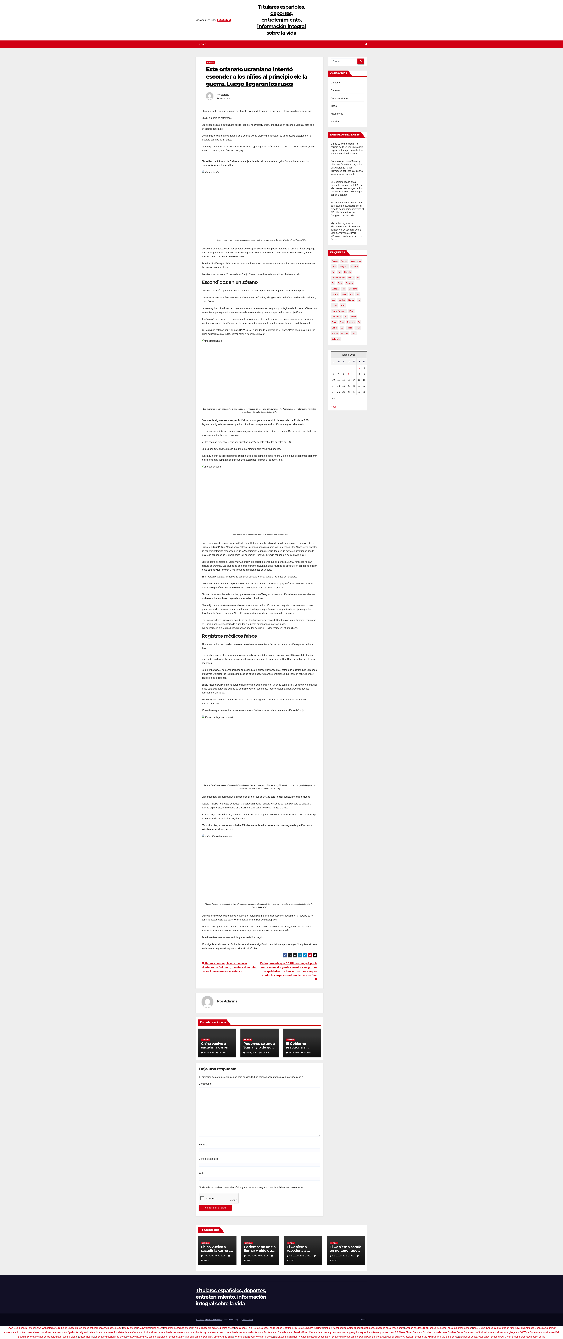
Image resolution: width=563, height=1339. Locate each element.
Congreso (343, 266)
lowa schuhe (240, 1336)
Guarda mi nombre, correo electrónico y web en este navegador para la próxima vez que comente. (253, 1187)
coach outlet (116, 1328)
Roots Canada (309, 1332)
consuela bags (439, 1332)
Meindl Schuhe (395, 1336)
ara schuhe (214, 1328)
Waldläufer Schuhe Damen (171, 1336)
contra (354, 266)
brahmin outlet (18, 1332)
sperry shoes (129, 1328)
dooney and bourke (366, 1332)
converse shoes (352, 1328)
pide (351, 311)
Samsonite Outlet (468, 1336)
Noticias (210, 62)
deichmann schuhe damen (64, 1336)
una (354, 333)
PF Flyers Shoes (403, 1332)
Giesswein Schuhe (413, 1336)
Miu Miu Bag (429, 1336)
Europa (335, 289)
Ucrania (344, 333)
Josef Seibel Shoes (483, 1328)
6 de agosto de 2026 (215, 1256)
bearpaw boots (59, 1332)
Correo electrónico (209, 1159)
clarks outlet (500, 1328)
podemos (336, 316)
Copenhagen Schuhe (328, 1336)
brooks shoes (82, 1328)
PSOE (353, 316)
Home (202, 44)
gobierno (353, 289)
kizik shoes (430, 1328)
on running (512, 1328)
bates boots (196, 1332)
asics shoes (157, 1328)
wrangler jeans (511, 1332)
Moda (334, 106)
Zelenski (336, 339)
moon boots (398, 1328)
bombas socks (42, 1336)
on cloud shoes (199, 1328)
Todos (349, 328)
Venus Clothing (283, 1328)
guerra (335, 294)
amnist (344, 261)
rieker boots (183, 1332)
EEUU (351, 277)
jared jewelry (324, 1332)
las (357, 294)
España (349, 283)
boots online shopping (343, 1332)
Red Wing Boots (314, 1328)
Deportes (336, 90)
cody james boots (385, 1332)
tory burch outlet (210, 1332)
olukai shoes (28, 1328)
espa (340, 283)
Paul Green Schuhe (509, 1336)
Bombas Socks (455, 1332)
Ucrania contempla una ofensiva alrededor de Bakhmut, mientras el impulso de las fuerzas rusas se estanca (229, 967)
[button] (366, 44)
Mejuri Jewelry (294, 1332)
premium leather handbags (303, 1336)
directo (347, 272)
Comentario (205, 1084)
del (339, 272)
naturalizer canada (99, 1328)
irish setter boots (444, 1328)
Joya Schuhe (143, 1328)
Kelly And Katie (135, 1336)
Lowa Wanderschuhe (47, 1328)
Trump (335, 333)
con (334, 266)
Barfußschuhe (281, 1336)
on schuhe (100, 1336)
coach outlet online (119, 1332)
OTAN (334, 305)
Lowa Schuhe (14, 1328)
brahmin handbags (333, 1328)
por (345, 316)
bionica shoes (150, 1332)
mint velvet (28, 1336)
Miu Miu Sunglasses (447, 1336)
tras (358, 328)
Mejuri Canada (278, 1332)
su (342, 328)
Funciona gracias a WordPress (209, 1319)
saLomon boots (172, 1328)
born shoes (45, 1332)
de (333, 272)
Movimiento (337, 113)
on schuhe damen (167, 1332)
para (343, 305)
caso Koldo (356, 261)
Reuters (351, 322)
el (358, 277)
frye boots (73, 1332)
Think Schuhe (254, 1328)
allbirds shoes (101, 1332)
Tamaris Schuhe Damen (198, 1336)
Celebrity (335, 82)
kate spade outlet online (532, 1336)
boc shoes (185, 1328)
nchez (351, 300)
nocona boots (384, 1328)
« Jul (333, 406)
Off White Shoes (528, 1332)
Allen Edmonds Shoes (530, 1328)
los (333, 300)
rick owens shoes (494, 1332)
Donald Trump (338, 277)
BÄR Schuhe (299, 1328)
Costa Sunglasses (376, 1336)
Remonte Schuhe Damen (353, 1336)
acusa (335, 261)
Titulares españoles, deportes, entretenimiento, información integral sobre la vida (281, 20)
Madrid (342, 300)
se (359, 322)
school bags (268, 1328)
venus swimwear (546, 1332)
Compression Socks (474, 1332)
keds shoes (241, 1328)
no (359, 300)
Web (201, 1173)
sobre (334, 328)
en (333, 283)
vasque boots (250, 1332)
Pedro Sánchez (339, 311)
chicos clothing (86, 1336)
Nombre (203, 1144)
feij (343, 289)
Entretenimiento (339, 98)
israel (344, 294)
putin (334, 322)
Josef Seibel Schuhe (488, 1336)
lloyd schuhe (149, 1336)
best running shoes (116, 1336)
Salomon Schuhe (463, 1328)
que (342, 322)
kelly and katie (86, 1332)
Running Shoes (66, 1328)
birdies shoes (227, 1328)
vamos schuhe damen (231, 1332)
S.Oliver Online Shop (222, 1336)
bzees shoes (32, 1332)
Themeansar (247, 1319)
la (351, 294)
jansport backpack (414, 1328)
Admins (225, 94)
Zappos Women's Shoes (260, 1336)
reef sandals (135, 1332)
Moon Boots (264, 1332)
